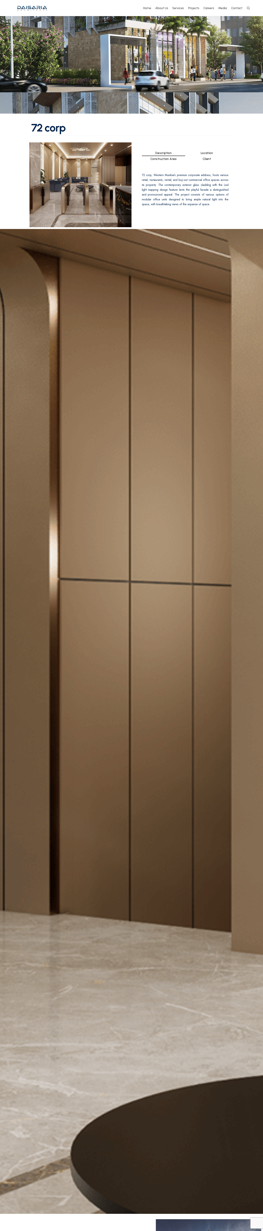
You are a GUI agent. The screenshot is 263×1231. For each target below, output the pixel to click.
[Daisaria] (32, 8)
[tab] (163, 153)
